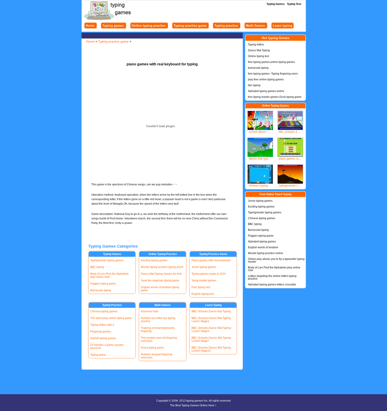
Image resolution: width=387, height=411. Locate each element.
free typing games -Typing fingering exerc (273, 73)
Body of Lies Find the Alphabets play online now (109, 275)
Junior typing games (203, 267)
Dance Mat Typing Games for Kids (161, 273)
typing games (194, 400)
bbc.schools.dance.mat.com (297, 131)
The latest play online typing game (111, 318)
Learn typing (282, 25)
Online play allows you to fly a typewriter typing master (276, 260)
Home (90, 25)
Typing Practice (112, 305)
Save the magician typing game (160, 280)
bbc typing (254, 85)
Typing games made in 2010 (208, 273)
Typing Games (276, 4)
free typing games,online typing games (271, 62)
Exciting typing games (154, 260)
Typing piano (98, 354)
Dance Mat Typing (259, 50)
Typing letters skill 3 (102, 324)
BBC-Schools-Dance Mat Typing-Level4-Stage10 (211, 349)
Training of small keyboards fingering (157, 329)
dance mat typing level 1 (265, 158)
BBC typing (97, 267)
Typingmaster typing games (107, 260)
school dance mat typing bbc (267, 131)
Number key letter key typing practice (158, 320)
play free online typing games (266, 79)
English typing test (202, 293)
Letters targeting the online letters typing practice (272, 277)
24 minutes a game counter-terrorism (107, 346)
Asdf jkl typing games (103, 338)
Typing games (113, 25)
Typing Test (294, 4)
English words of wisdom (263, 247)
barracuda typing (258, 67)
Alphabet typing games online (266, 91)
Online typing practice (149, 25)
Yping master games (203, 280)
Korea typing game (152, 347)
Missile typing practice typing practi (162, 267)
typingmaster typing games (296, 185)
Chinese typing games (104, 311)
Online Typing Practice (162, 254)
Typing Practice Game (213, 254)
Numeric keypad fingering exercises (156, 356)
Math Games (255, 25)
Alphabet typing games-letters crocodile (272, 284)
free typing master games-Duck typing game (274, 96)
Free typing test (200, 287)
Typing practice (226, 25)
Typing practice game (190, 25)
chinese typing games (263, 185)
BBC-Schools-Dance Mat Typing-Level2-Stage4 (211, 329)
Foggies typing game (103, 283)
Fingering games (100, 331)
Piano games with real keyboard (211, 260)
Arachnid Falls (149, 311)
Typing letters (256, 44)
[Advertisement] (162, 51)
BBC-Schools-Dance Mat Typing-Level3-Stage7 (211, 339)
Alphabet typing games (262, 241)
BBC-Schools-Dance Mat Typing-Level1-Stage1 (211, 320)
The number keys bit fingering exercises (159, 339)
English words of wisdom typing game (160, 289)
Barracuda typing (100, 290)
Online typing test (258, 56)
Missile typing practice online (265, 253)
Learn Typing (213, 305)
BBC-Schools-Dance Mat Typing (211, 311)
